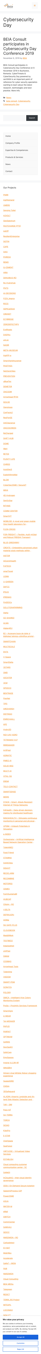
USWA (6, 576)
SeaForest (7, 1146)
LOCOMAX (8, 1310)
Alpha (5, 613)
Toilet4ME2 (8, 847)
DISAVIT (6, 868)
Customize (20, 1343)
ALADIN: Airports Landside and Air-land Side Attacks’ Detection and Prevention (19, 1098)
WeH (5, 449)
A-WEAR (7, 1016)
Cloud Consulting (10, 1279)
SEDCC (6, 1232)
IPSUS (6, 592)
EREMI (6, 781)
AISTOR (6, 556)
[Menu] (35, 5)
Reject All (20, 1349)
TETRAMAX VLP (10, 740)
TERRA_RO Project (11, 1300)
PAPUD (6, 1026)
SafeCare (7, 1052)
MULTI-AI (7, 771)
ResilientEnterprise (11, 236)
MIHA (5, 490)
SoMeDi (6, 1172)
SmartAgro (8, 1011)
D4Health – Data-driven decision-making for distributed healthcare (18, 811)
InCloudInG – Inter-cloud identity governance (17, 1179)
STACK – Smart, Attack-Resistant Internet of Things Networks (17, 803)
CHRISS (6, 464)
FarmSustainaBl (10, 894)
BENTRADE (8, 693)
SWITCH (6, 1217)
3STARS (6, 667)
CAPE (5, 247)
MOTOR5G (7, 884)
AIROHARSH (8, 709)
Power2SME (8, 1196)
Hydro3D (7, 729)
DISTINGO (7, 714)
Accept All (20, 1337)
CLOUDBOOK (9, 930)
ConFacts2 (8, 412)
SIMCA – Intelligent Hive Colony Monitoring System (17, 999)
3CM (5, 683)
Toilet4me (7, 972)
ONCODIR (7, 392)
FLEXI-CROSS (9, 529)
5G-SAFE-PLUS (10, 925)
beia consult (11, 101)
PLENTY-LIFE (9, 459)
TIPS (5, 704)
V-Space (7, 657)
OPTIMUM (7, 1037)
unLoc (6, 340)
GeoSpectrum (9, 221)
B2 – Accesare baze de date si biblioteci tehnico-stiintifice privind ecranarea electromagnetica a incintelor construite (18, 635)
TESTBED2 (8, 941)
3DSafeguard (9, 1091)
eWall (5, 1211)
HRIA (5, 272)
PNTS (5, 288)
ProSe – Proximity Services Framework (20, 1006)
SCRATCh (7, 987)
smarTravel (8, 571)
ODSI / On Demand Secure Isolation (18, 1186)
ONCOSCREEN (9, 428)
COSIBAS (7, 961)
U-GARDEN (8, 582)
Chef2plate (8, 1141)
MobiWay (7, 1253)
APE (5, 724)
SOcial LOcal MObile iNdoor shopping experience (19, 1074)
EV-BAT (6, 1248)
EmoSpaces (8, 1057)
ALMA (6, 623)
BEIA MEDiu (8, 1284)
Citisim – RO (8, 904)
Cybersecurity (24, 101)
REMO (6, 262)
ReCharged (8, 433)
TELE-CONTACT (10, 786)
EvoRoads (7, 329)
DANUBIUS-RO (9, 278)
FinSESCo (7, 602)
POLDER (7, 992)
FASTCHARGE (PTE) (12, 226)
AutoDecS (7, 469)
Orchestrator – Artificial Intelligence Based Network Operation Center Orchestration (18, 841)
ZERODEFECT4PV (11, 324)
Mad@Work (8, 935)
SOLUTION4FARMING (12, 607)
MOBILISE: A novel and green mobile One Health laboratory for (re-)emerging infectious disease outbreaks (19, 523)
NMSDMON (8, 1274)
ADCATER (7, 678)
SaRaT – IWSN (9, 1263)
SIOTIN (6, 241)
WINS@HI (7, 1068)
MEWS (6, 797)
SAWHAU (7, 1227)
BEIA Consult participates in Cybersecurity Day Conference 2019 (19, 46)
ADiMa (6, 920)
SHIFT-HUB (8, 438)
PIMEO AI (7, 761)
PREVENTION (9, 376)
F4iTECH (7, 566)
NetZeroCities (9, 371)
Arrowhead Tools (10, 966)
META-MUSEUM (10, 350)
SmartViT (7, 516)
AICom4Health (9, 561)
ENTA (5, 652)
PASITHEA (7, 366)
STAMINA (7, 858)
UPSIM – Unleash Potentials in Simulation (16, 827)
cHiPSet (6, 951)
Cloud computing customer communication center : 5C (15, 1165)
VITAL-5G (7, 776)
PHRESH (7, 257)
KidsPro (6, 1130)
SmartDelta (8, 662)
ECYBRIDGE (8, 319)
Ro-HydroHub (9, 283)
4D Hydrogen (9, 495)
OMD (5, 672)
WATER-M (7, 1206)
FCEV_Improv (9, 298)
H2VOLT (6, 216)
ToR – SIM (7, 1105)
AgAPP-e (7, 355)
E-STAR (6, 1136)
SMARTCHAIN (9, 641)
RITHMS (6, 506)
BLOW (6, 480)
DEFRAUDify (8, 915)
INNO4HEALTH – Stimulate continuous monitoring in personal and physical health (20, 819)
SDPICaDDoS (9, 309)
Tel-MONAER (9, 1021)
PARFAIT (7, 1032)
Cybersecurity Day (11, 104)
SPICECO (7, 688)
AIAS (5, 252)
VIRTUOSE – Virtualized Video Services (16, 1152)
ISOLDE (6, 402)
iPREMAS (7, 597)
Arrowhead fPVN (10, 397)
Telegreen (7, 1289)
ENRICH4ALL (9, 719)
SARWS (6, 1042)
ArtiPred (7, 750)
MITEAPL (7, 1305)
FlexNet (6, 698)
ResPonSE (7, 418)
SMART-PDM (9, 982)
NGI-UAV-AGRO (10, 735)
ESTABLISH (8, 1159)
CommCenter (9, 1222)
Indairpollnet (8, 946)
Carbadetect (8, 1243)
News (8, 97)
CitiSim (6, 1086)
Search (32, 118)
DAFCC (6, 587)
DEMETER (7, 386)
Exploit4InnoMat (10, 475)
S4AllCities (8, 863)
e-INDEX (7, 834)
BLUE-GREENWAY (11, 542)
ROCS (5, 304)
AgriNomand (8, 200)
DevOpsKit (8, 1047)
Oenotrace (7, 407)
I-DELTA (6, 909)
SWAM (6, 956)
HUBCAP (7, 899)
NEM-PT (7, 1315)
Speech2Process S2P (12, 1191)
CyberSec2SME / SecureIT (14, 485)
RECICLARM (8, 873)
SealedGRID (8, 1081)
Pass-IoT (7, 1110)
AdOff (6, 231)
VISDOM (7, 977)
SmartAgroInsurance (12, 361)
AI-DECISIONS (9, 293)
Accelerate (8, 1258)
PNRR (5, 195)
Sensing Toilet (9, 210)
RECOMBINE (8, 878)
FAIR (5, 1269)
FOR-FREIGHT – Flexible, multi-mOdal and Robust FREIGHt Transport (20, 536)
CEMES (6, 889)
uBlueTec (7, 381)
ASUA (6, 1201)
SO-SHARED (8, 618)
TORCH (6, 1120)
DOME (6, 443)
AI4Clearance (9, 423)
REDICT (6, 1294)
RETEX (6, 454)
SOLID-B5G (8, 766)
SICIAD (6, 1125)
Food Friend (8, 852)
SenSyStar (7, 500)
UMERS (6, 205)
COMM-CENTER (10, 511)
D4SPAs (6, 335)
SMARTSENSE (9, 792)
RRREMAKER (8, 745)
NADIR (6, 345)
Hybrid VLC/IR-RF (11, 1063)
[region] (20, 1335)
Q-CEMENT (8, 267)
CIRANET (7, 314)
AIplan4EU (7, 628)
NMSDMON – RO (10, 1237)
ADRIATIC (7, 755)
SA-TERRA (8, 1115)
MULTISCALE (9, 647)
